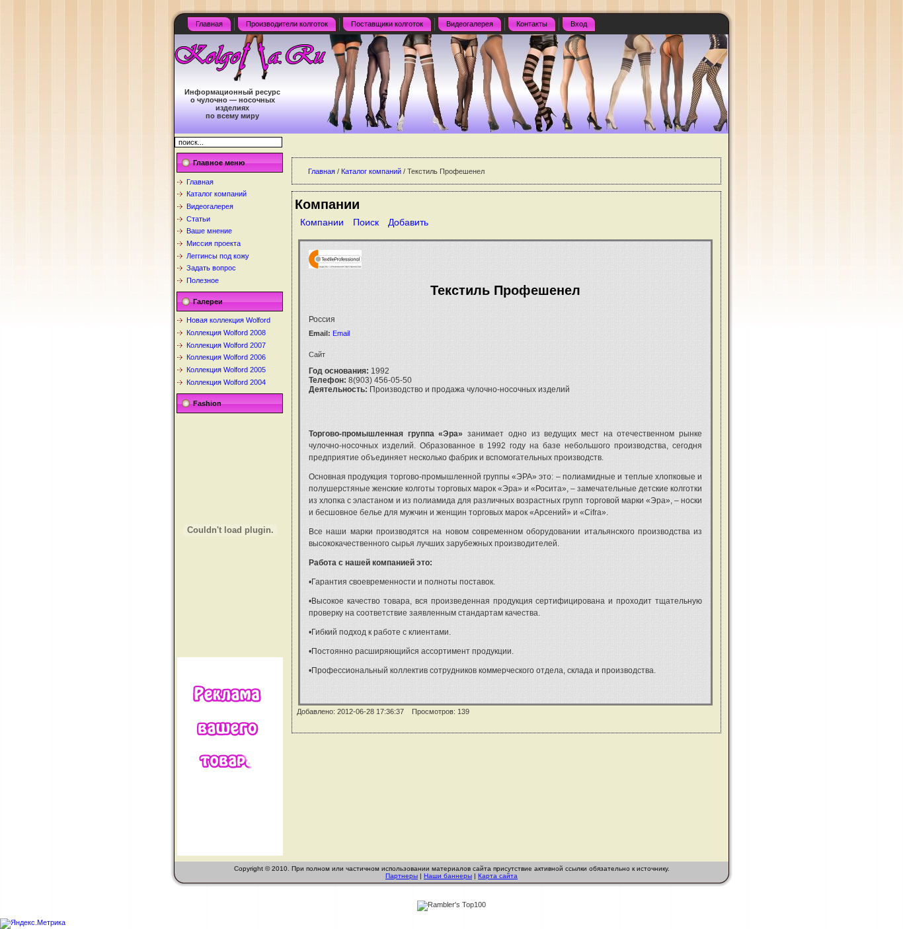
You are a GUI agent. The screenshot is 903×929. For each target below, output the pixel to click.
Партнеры (401, 875)
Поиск (366, 222)
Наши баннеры (448, 875)
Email (341, 333)
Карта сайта (498, 875)
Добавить (408, 222)
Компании (322, 222)
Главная (200, 182)
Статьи (198, 219)
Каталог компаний (216, 194)
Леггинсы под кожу (217, 256)
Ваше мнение (209, 231)
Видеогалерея (209, 206)
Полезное (202, 280)
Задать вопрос (211, 268)
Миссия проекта (213, 243)
